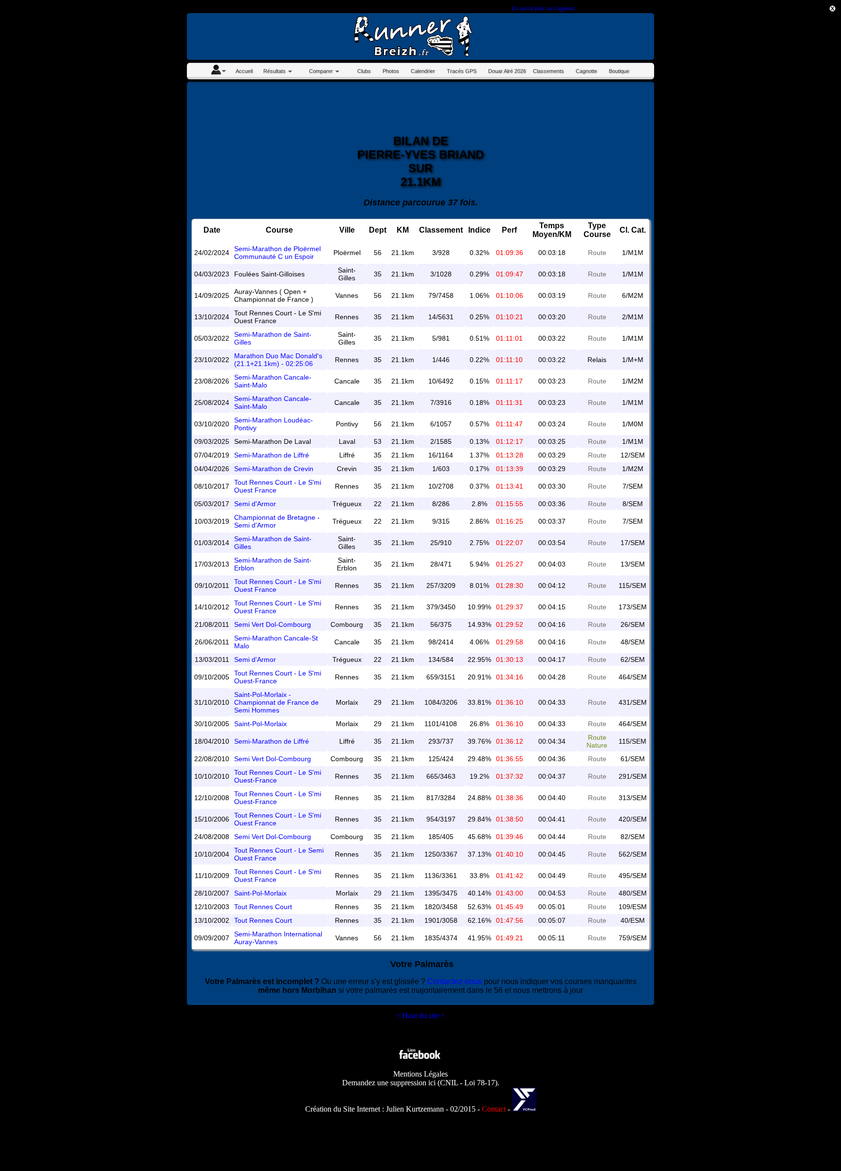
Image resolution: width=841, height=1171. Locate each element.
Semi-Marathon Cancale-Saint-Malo (272, 381)
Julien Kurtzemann (415, 1109)
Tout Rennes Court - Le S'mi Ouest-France (277, 677)
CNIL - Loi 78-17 (467, 1083)
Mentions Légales (420, 1074)
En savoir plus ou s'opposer (543, 8)
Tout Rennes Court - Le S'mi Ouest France (277, 486)
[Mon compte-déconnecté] (218, 71)
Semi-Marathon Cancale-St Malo (276, 642)
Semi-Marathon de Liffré (271, 455)
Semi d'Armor (255, 504)
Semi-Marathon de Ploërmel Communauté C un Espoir (277, 252)
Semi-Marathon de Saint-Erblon (272, 564)
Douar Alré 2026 (507, 71)
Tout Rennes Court (263, 907)
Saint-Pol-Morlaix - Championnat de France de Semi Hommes (276, 702)
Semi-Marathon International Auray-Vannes (278, 938)
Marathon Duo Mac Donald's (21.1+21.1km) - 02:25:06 (278, 359)
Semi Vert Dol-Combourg (272, 624)
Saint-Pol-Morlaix (260, 724)
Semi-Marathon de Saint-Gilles (272, 338)
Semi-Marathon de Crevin (273, 469)
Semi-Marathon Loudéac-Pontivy (273, 424)
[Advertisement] (797, 204)
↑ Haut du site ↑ (420, 1015)
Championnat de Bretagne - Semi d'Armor (277, 521)
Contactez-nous (454, 981)
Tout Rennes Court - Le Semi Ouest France (279, 854)
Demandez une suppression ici (389, 1083)
